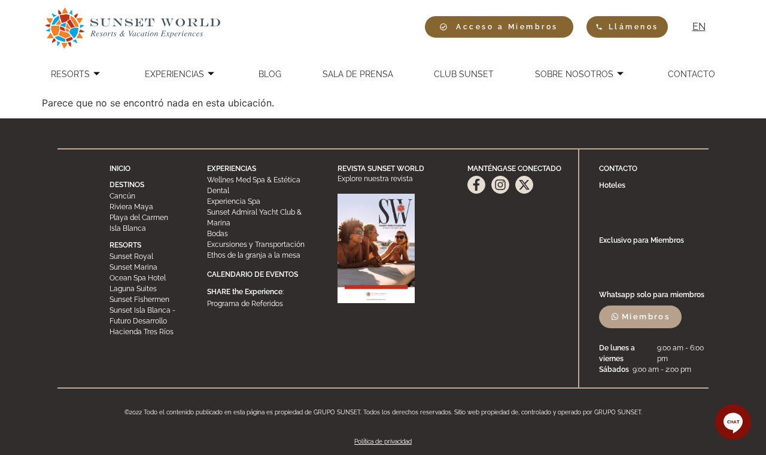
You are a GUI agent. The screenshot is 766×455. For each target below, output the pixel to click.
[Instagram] (500, 185)
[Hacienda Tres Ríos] (149, 331)
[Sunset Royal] (149, 256)
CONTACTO (691, 74)
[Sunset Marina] (149, 267)
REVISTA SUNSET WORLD (381, 168)
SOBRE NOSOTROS (574, 74)
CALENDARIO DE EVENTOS (252, 274)
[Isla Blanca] (149, 228)
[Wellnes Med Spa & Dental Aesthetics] (262, 185)
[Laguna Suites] (149, 288)
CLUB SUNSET (464, 74)
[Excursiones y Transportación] (262, 244)
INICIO (120, 168)
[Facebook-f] (476, 185)
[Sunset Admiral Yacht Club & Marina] (262, 217)
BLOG (270, 74)
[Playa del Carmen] (149, 217)
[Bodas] (262, 233)
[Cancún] (149, 196)
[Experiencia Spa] (262, 201)
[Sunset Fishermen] (149, 299)
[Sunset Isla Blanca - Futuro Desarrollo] (149, 315)
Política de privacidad (383, 441)
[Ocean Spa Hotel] (149, 278)
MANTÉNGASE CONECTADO (514, 168)
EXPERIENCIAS (174, 74)
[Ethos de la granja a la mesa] (262, 255)
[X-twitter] (524, 185)
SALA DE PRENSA (358, 74)
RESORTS (70, 74)
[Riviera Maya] (149, 206)
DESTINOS (127, 185)
